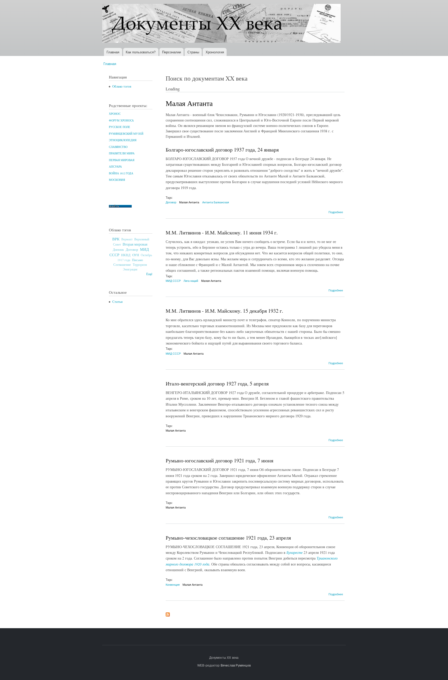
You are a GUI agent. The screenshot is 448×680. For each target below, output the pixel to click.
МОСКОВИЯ (117, 180)
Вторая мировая (135, 244)
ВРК (116, 238)
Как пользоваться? (141, 51)
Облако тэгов (121, 86)
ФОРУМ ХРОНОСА (121, 120)
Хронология (215, 51)
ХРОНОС (115, 114)
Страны (193, 51)
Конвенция (173, 584)
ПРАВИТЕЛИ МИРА (122, 153)
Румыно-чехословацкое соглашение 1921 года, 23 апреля (228, 537)
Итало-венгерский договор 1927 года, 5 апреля (217, 383)
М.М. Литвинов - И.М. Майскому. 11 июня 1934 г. (222, 232)
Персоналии (171, 51)
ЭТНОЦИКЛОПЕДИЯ (122, 140)
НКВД (125, 255)
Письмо (137, 259)
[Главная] (222, 24)
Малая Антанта (189, 202)
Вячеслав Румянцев (236, 665)
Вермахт (126, 239)
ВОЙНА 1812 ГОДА (121, 173)
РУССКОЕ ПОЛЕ (119, 127)
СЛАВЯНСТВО (118, 147)
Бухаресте (294, 552)
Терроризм (140, 264)
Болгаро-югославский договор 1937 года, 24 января (222, 149)
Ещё (149, 274)
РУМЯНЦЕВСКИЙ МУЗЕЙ (126, 133)
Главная (113, 51)
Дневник (118, 249)
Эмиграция (130, 269)
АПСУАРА (115, 166)
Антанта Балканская (215, 202)
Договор (132, 249)
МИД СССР (173, 280)
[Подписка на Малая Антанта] (168, 613)
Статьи (117, 301)
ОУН (135, 255)
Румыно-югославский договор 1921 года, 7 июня (219, 460)
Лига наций (191, 280)
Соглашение (122, 264)
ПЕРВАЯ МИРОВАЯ (121, 160)
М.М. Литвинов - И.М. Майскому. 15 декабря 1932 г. (224, 310)
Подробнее (335, 212)
